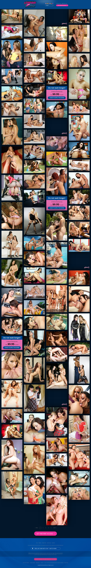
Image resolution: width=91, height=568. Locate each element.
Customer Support (32, 562)
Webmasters (38, 562)
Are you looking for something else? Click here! (45, 559)
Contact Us (42, 562)
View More (53, 542)
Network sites (59, 3)
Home (37, 542)
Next (54, 527)
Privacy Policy (66, 562)
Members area (65, 3)
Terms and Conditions (26, 562)
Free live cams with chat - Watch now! (45, 548)
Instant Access (49, 542)
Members (40, 542)
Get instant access (62, 5)
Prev (36, 527)
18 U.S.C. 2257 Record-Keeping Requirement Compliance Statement (54, 562)
